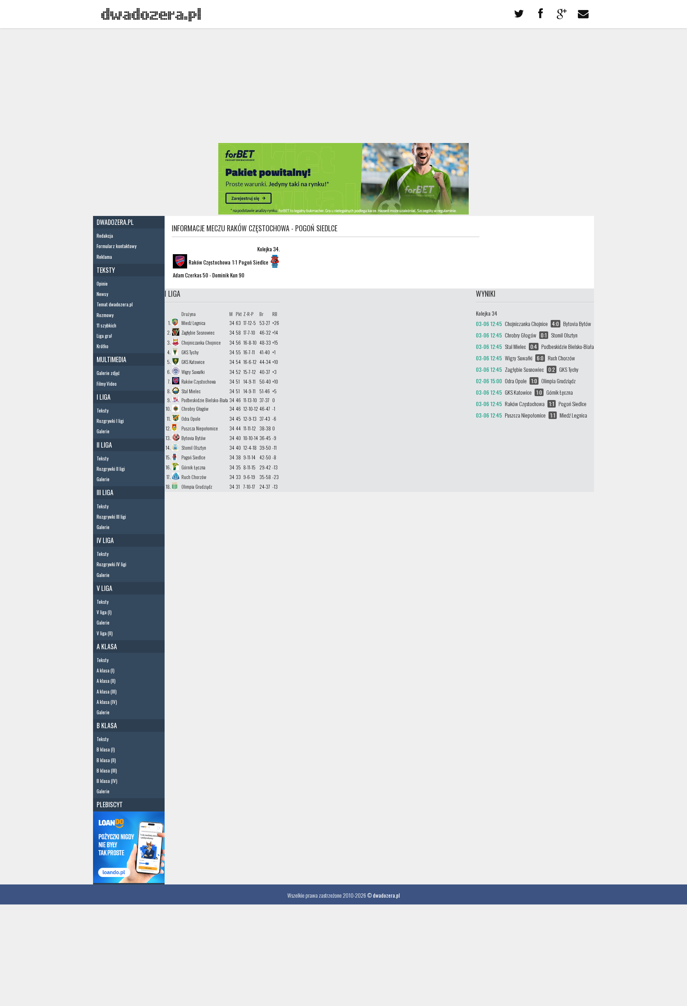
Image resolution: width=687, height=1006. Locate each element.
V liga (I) (104, 612)
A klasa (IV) (107, 701)
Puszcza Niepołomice (199, 428)
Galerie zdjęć (108, 372)
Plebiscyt (110, 804)
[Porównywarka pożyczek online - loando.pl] (129, 880)
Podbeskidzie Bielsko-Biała (204, 400)
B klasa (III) (107, 770)
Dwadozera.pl (115, 222)
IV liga (105, 540)
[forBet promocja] (343, 212)
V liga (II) (105, 633)
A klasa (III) (107, 691)
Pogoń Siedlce (193, 457)
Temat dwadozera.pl (115, 304)
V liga (104, 588)
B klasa (107, 725)
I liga (104, 396)
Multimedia (111, 359)
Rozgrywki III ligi (111, 516)
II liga (104, 444)
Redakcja (105, 235)
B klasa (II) (106, 760)
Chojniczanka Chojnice (201, 342)
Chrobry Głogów (194, 408)
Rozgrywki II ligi (111, 468)
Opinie (102, 283)
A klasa (107, 646)
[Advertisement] (343, 86)
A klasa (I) (105, 670)
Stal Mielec (191, 391)
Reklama (104, 256)
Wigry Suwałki (193, 371)
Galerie (103, 431)
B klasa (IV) (107, 780)
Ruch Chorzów (193, 476)
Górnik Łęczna (193, 467)
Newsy (102, 293)
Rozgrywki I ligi (110, 420)
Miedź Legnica (193, 322)
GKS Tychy (190, 352)
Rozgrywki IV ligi (111, 564)
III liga (105, 492)
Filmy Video (107, 383)
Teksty (106, 270)
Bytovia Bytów (193, 438)
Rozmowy (105, 315)
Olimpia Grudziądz (196, 486)
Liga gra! (104, 335)
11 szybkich (106, 325)
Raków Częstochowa (198, 381)
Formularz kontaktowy (116, 246)
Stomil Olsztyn (193, 447)
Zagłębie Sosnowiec (198, 332)
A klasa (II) (106, 680)
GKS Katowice (193, 361)
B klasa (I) (106, 749)
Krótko (102, 346)
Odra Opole (190, 418)
